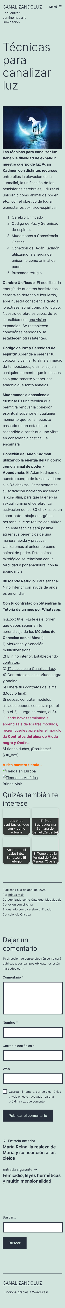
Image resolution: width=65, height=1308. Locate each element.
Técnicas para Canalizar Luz (31, 668)
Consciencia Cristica (17, 914)
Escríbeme (41, 749)
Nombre (10, 1022)
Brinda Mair (16, 894)
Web (6, 1069)
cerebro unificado (39, 909)
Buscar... (9, 1217)
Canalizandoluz (22, 7)
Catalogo (37, 899)
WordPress (40, 1292)
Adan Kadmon (38, 454)
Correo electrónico (18, 1046)
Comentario (13, 977)
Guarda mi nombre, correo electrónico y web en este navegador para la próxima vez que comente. (35, 1096)
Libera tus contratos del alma (32, 687)
